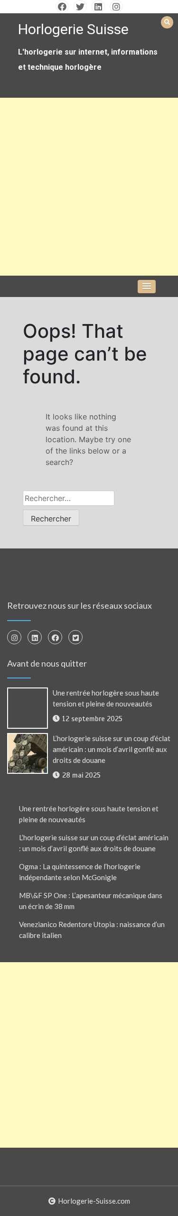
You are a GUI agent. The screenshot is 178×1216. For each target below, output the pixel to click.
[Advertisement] (89, 187)
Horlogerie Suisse (73, 29)
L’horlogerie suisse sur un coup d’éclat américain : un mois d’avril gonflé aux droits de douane (111, 749)
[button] (147, 286)
